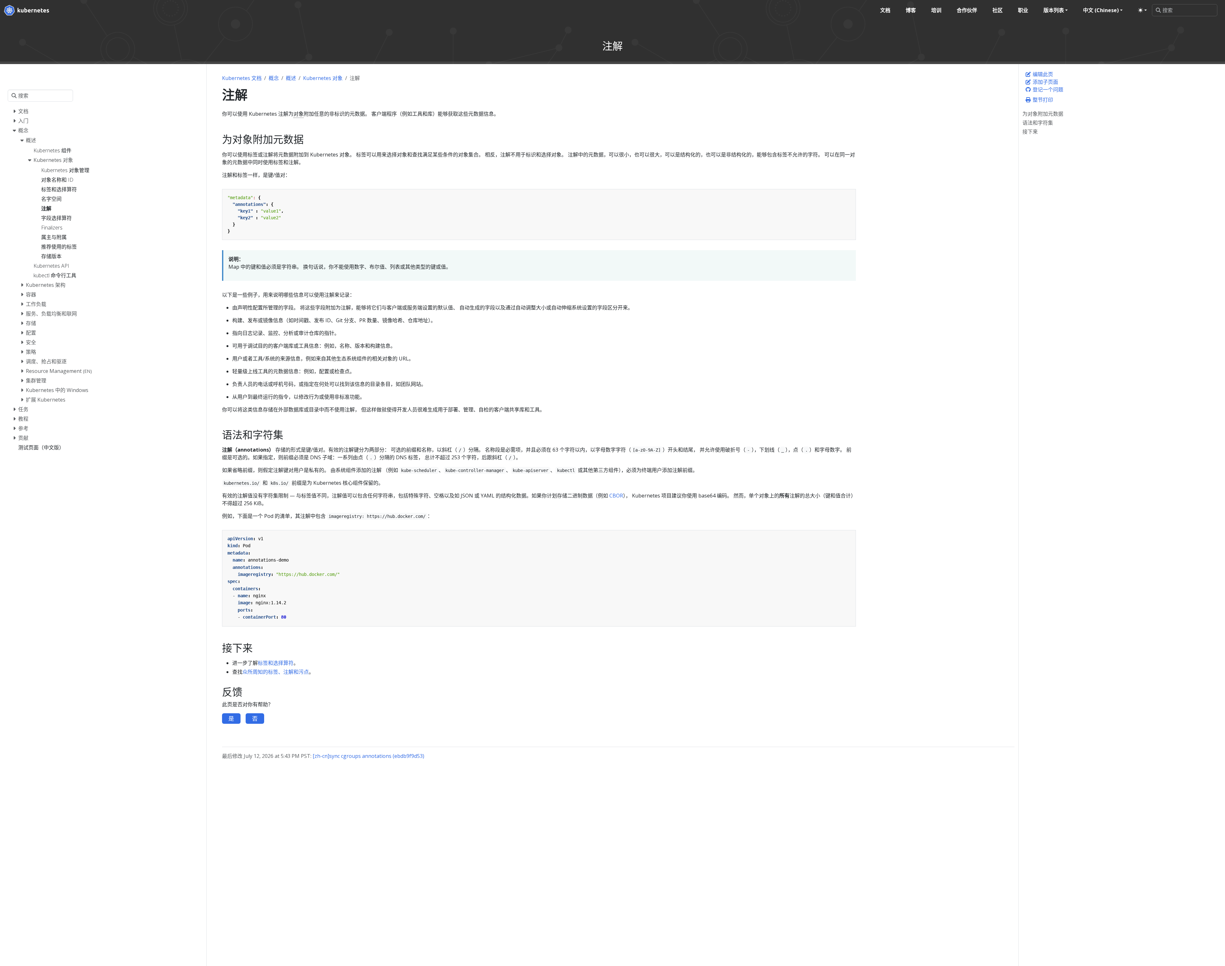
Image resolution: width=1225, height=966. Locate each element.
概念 (274, 78)
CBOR (616, 495)
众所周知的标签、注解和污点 (275, 671)
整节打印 (1042, 99)
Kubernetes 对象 (323, 78)
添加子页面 (1044, 81)
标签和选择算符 (275, 662)
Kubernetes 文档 (242, 78)
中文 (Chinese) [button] (1101, 10)
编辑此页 (1042, 74)
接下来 (1030, 131)
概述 (291, 78)
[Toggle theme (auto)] (1142, 10)
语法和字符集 (1037, 122)
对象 (298, 113)
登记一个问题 (1047, 89)
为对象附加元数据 (1042, 113)
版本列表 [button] (1053, 10)
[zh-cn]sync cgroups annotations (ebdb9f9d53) (368, 755)
